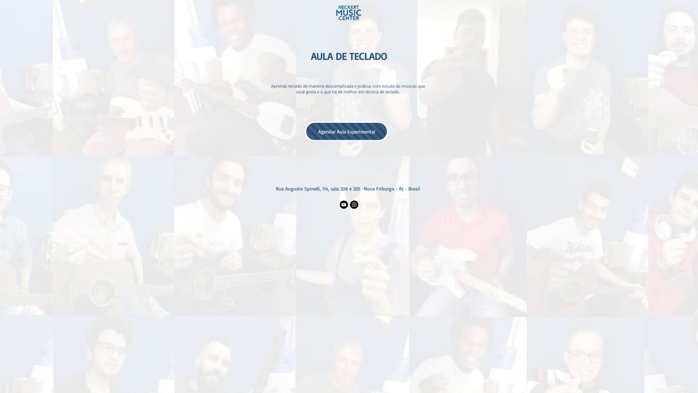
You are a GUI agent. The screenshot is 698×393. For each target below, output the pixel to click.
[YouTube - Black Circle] (344, 205)
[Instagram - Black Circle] (354, 205)
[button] (346, 131)
